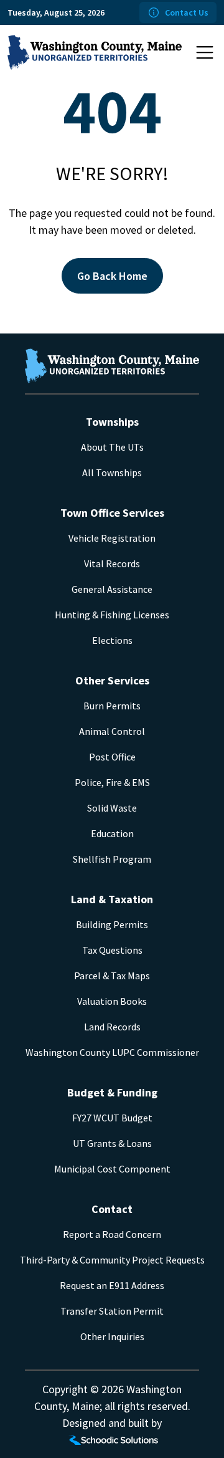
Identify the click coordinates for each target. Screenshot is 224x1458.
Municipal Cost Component (112, 1169)
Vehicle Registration (112, 538)
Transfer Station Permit (112, 1311)
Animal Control (112, 731)
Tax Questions (112, 950)
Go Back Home (112, 276)
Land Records (112, 1026)
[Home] (94, 52)
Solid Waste (112, 808)
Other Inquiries (112, 1336)
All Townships (112, 472)
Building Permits (112, 924)
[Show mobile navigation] (205, 52)
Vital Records (112, 563)
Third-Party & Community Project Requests (112, 1260)
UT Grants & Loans (112, 1143)
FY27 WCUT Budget (112, 1117)
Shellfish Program (112, 859)
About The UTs (112, 447)
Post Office (112, 757)
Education (112, 833)
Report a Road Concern (112, 1234)
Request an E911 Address (112, 1285)
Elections (112, 640)
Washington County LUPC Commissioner (112, 1052)
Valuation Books (112, 1001)
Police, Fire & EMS (112, 782)
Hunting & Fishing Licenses (112, 614)
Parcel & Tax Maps (112, 975)
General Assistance (112, 589)
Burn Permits (112, 705)
